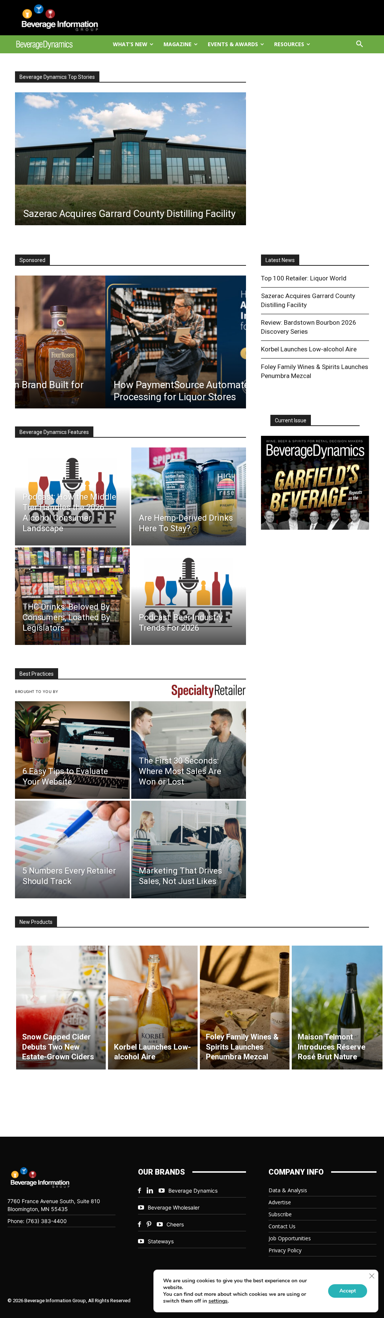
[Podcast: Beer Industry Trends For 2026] (188, 596)
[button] (360, 44)
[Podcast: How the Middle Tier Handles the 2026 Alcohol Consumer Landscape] (72, 496)
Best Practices (37, 674)
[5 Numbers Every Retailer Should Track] (72, 849)
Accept (347, 1290)
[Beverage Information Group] (57, 18)
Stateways (161, 1241)
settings (218, 1301)
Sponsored (32, 260)
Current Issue (290, 420)
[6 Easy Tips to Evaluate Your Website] (72, 750)
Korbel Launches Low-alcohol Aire (309, 349)
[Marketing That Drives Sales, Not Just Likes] (188, 849)
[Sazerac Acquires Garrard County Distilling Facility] (130, 158)
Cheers (175, 1224)
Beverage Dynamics (193, 1190)
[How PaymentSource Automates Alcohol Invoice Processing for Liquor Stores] (130, 342)
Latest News (280, 260)
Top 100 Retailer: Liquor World (303, 278)
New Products (36, 922)
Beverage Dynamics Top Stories (57, 77)
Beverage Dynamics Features (54, 432)
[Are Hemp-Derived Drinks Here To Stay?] (188, 496)
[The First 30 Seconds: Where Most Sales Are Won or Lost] (188, 750)
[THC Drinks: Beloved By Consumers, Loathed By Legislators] (72, 596)
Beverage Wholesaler (174, 1207)
